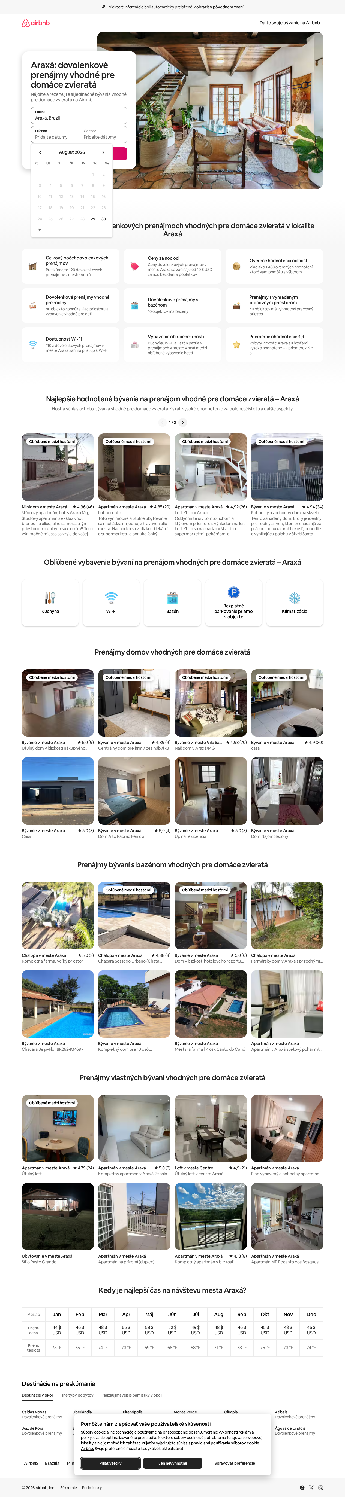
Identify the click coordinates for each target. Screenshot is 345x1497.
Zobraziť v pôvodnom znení (218, 7)
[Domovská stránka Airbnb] (36, 22)
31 (40, 230)
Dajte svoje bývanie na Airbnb (290, 23)
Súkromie (68, 1487)
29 (93, 218)
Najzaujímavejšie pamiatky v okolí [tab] (132, 1395)
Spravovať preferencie (235, 1463)
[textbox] (55, 137)
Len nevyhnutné (172, 1463)
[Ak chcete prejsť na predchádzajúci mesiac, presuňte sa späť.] (40, 152)
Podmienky (92, 1487)
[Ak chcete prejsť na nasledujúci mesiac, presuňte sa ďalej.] (103, 152)
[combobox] (79, 118)
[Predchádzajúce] (162, 422)
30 (103, 218)
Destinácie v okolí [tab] (37, 1395)
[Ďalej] (182, 422)
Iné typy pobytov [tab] (78, 1395)
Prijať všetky (110, 1463)
